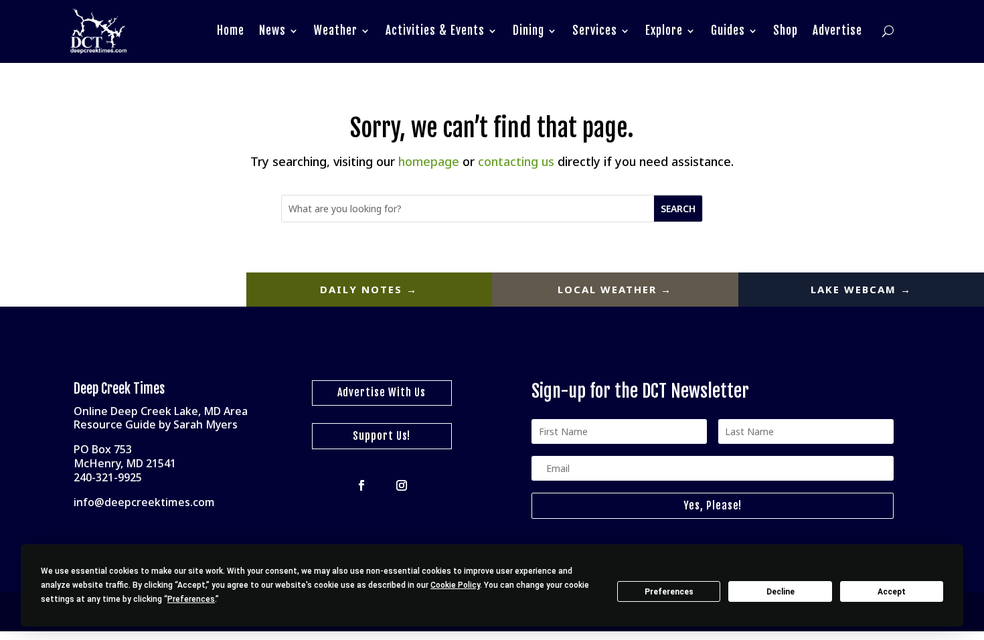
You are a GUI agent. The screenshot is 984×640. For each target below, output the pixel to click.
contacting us (516, 161)
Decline (780, 591)
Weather (335, 30)
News (272, 30)
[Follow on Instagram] (401, 485)
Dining (528, 30)
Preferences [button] (191, 599)
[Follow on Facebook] (361, 485)
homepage (428, 161)
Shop (785, 30)
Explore (664, 30)
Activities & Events (435, 30)
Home (230, 30)
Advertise (837, 30)
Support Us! (381, 436)
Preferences (669, 591)
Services (594, 30)
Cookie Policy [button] (455, 585)
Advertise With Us (381, 392)
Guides (728, 30)
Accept (892, 591)
